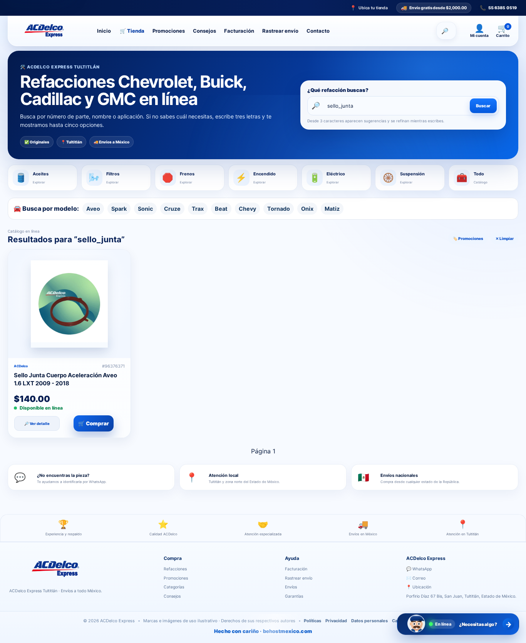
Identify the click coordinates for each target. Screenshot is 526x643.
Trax (198, 208)
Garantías (294, 596)
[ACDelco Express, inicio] (50, 31)
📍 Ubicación (418, 587)
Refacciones (175, 568)
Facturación (239, 31)
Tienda (132, 31)
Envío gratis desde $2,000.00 (434, 7)
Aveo (93, 208)
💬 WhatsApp (419, 568)
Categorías (174, 587)
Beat (221, 208)
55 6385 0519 (498, 7)
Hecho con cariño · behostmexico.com (263, 631)
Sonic (145, 208)
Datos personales (369, 620)
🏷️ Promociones (468, 238)
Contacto (318, 31)
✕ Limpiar (505, 238)
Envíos (291, 587)
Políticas (312, 620)
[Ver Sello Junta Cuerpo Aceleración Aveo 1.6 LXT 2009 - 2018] (69, 304)
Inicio (104, 31)
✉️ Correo (415, 578)
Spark (119, 208)
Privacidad (336, 620)
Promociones (168, 31)
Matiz (332, 208)
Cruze (172, 208)
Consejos (204, 31)
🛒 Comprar (93, 423)
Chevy (247, 208)
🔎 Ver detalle (37, 423)
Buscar (483, 105)
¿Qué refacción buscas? (338, 90)
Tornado (278, 208)
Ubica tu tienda (369, 7)
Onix (307, 208)
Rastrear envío (280, 31)
